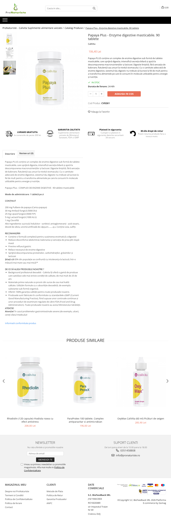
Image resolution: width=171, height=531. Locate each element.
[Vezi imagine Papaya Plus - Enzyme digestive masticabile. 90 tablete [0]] (10, 39)
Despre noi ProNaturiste (17, 491)
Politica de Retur (55, 495)
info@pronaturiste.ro (127, 455)
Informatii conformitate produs (20, 323)
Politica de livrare (13, 503)
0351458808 (127, 450)
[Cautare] (94, 8)
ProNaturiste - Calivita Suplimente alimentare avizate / (33, 28)
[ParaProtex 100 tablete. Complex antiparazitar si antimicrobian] (85, 382)
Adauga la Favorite (100, 111)
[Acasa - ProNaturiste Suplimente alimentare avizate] (19, 8)
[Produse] (5, 20)
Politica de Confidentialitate (18, 499)
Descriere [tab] (10, 153)
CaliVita (91, 43)
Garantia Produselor (57, 499)
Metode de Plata (55, 491)
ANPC (49, 503)
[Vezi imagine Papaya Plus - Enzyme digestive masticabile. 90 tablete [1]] (10, 53)
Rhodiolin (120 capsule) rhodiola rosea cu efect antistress (30, 420)
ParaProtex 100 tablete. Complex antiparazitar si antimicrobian (85, 420)
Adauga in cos (124, 93)
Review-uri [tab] (26, 153)
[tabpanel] (50, 78)
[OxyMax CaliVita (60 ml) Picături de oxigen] (141, 382)
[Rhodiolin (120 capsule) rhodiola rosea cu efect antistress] (30, 382)
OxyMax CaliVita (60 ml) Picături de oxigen (140, 418)
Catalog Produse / (75, 28)
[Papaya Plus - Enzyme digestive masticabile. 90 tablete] (50, 78)
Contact (9, 507)
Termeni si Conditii (14, 495)
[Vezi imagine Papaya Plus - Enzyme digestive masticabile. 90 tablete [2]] (10, 68)
